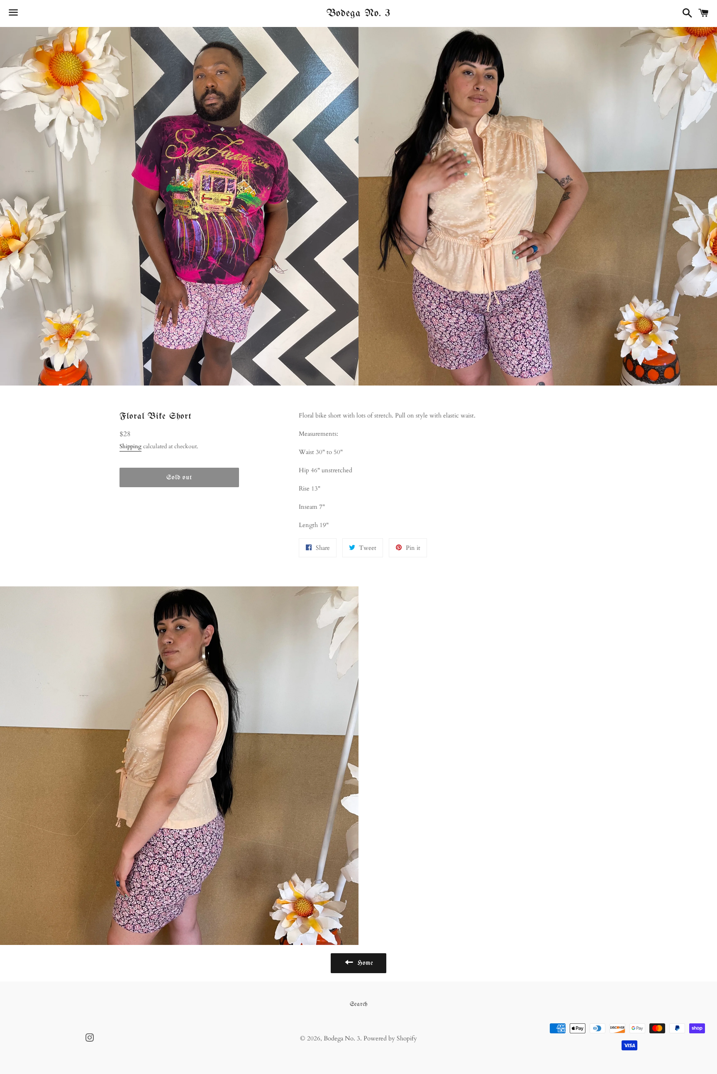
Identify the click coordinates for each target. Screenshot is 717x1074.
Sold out (179, 477)
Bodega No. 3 (358, 13)
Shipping (130, 446)
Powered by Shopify (390, 1038)
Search (359, 1004)
